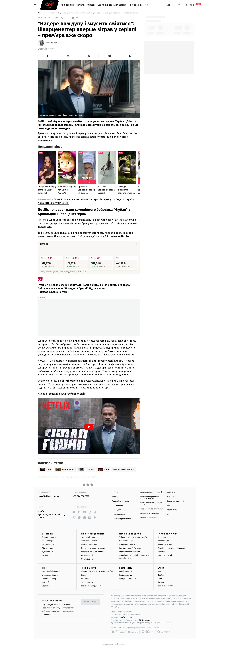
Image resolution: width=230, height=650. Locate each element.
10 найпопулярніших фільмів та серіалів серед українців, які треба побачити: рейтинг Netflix (86, 201)
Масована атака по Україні (92, 552)
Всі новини (47, 533)
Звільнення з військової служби (133, 537)
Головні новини (49, 537)
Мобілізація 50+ (126, 541)
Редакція (115, 497)
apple (133, 631)
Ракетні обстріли (88, 537)
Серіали (80, 5)
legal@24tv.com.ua (142, 620)
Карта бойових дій (89, 541)
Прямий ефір (48, 544)
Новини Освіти (88, 568)
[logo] (49, 5)
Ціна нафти (163, 537)
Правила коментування (149, 513)
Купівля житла (125, 575)
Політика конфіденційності (150, 492)
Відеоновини (48, 548)
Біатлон (161, 582)
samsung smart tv (164, 631)
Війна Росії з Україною (92, 533)
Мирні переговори (89, 544)
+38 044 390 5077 (81, 496)
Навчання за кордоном (91, 586)
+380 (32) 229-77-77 (126, 617)
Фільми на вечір (49, 579)
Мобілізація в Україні (130, 533)
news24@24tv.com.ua (48, 496)
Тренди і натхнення (127, 579)
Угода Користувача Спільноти (151, 509)
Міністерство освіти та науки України (97, 571)
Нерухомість (125, 568)
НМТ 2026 (85, 579)
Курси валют (163, 541)
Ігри (169, 514)
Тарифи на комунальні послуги (171, 548)
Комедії (45, 582)
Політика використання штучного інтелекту (149, 497)
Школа (84, 575)
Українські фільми (50, 575)
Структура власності (175, 501)
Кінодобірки (135, 5)
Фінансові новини (166, 544)
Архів (169, 505)
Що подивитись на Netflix (112, 5)
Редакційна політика (120, 501)
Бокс (160, 571)
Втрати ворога (87, 559)
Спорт (161, 568)
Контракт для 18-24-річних (130, 548)
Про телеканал (118, 505)
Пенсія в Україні (165, 555)
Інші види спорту (165, 586)
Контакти (171, 492)
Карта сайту (172, 510)
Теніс (160, 579)
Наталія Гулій (52, 43)
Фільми (91, 5)
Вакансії (170, 497)
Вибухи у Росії (87, 555)
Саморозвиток (87, 582)
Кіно (40, 13)
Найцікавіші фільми (51, 571)
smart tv (148, 631)
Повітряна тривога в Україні (93, 548)
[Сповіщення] (179, 5)
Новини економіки (167, 533)
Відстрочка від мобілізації (130, 552)
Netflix (51, 49)
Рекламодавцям (118, 514)
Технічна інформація (148, 518)
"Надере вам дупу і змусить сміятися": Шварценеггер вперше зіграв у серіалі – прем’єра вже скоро (97, 13)
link (73, 512)
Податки (161, 552)
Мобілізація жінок (127, 544)
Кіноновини (67, 5)
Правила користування (121, 519)
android (118, 631)
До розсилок (90, 602)
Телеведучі (116, 510)
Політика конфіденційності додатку (150, 503)
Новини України (49, 541)
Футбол (161, 575)
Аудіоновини (47, 552)
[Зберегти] (130, 56)
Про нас (115, 492)
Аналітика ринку (126, 571)
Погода (45, 555)
